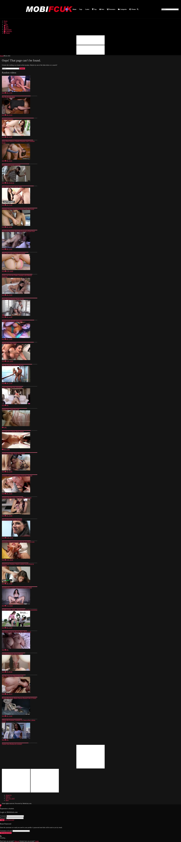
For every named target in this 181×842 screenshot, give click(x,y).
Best (102, 9)
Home (74, 9)
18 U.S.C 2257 (10, 798)
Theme (133, 9)
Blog (7, 800)
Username (3, 816)
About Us (9, 795)
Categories (123, 9)
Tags (80, 9)
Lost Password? (9, 820)
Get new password (6, 833)
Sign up (16, 841)
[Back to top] (0, 805)
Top (95, 9)
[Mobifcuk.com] (49, 16)
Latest (87, 9)
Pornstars (112, 9)
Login (2, 820)
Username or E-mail (6, 831)
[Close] (0, 807)
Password (3, 818)
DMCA (8, 797)
